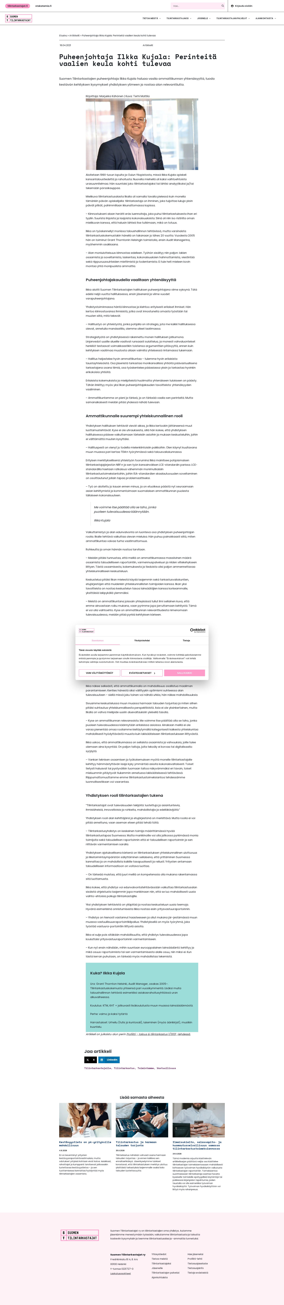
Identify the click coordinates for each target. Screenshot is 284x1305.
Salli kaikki (184, 673)
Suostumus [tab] (98, 640)
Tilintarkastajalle (97, 1068)
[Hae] (223, 6)
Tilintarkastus (124, 1068)
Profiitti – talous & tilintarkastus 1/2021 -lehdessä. (158, 1034)
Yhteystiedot (159, 1254)
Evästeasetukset (140, 673)
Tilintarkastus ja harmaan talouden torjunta (136, 1143)
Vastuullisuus (166, 1068)
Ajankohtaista (160, 1277)
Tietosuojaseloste (198, 1263)
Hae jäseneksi (195, 1254)
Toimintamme (146, 1068)
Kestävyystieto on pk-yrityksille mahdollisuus (85, 1143)
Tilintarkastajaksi (161, 1263)
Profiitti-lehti (195, 1259)
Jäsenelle (157, 1268)
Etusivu (63, 35)
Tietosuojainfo (196, 1268)
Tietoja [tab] (186, 640)
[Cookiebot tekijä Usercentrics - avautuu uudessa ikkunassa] (192, 630)
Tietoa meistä (160, 1259)
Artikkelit (74, 35)
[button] (17, 6)
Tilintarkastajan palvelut (166, 1272)
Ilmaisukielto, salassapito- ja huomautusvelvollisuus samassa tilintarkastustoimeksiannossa (197, 1145)
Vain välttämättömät (99, 673)
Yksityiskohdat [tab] (142, 640)
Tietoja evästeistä (198, 1272)
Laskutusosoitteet (120, 1273)
